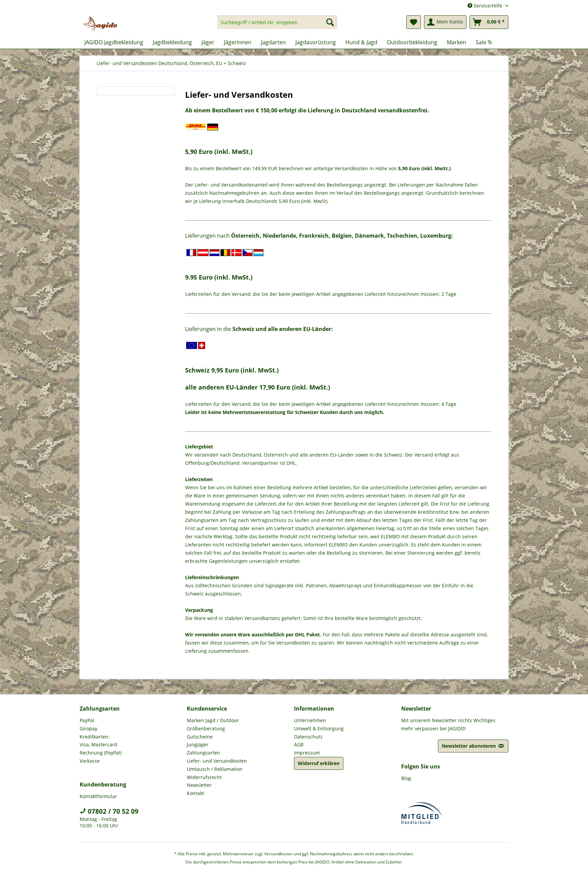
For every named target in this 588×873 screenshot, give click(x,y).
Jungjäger (198, 744)
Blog (406, 778)
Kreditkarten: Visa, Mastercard (98, 740)
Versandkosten (278, 854)
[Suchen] (330, 22)
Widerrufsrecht (204, 777)
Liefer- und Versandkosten (217, 761)
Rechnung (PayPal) (100, 752)
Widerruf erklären (319, 763)
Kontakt (195, 793)
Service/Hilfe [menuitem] (488, 5)
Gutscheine (200, 736)
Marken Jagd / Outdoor (213, 720)
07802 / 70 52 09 (112, 811)
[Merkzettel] (413, 22)
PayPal (87, 720)
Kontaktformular (98, 796)
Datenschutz (308, 736)
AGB (299, 744)
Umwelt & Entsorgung (319, 728)
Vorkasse (90, 761)
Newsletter (199, 785)
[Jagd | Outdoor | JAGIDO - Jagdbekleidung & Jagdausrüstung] (100, 23)
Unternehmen (310, 720)
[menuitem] (277, 25)
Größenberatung (206, 728)
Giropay (88, 728)
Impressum (307, 752)
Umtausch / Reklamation (215, 769)
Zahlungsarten (203, 752)
